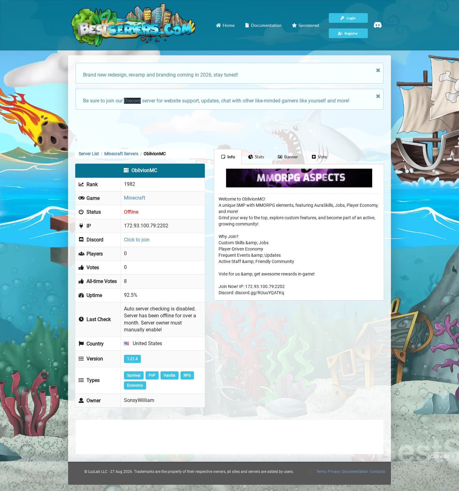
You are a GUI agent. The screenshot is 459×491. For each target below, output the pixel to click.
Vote (322, 156)
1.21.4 (132, 359)
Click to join (137, 240)
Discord (132, 101)
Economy (135, 385)
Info (231, 156)
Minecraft (134, 198)
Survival (134, 375)
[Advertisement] (229, 129)
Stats (259, 156)
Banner (291, 156)
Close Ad (440, 456)
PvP (152, 375)
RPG (187, 375)
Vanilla (169, 375)
